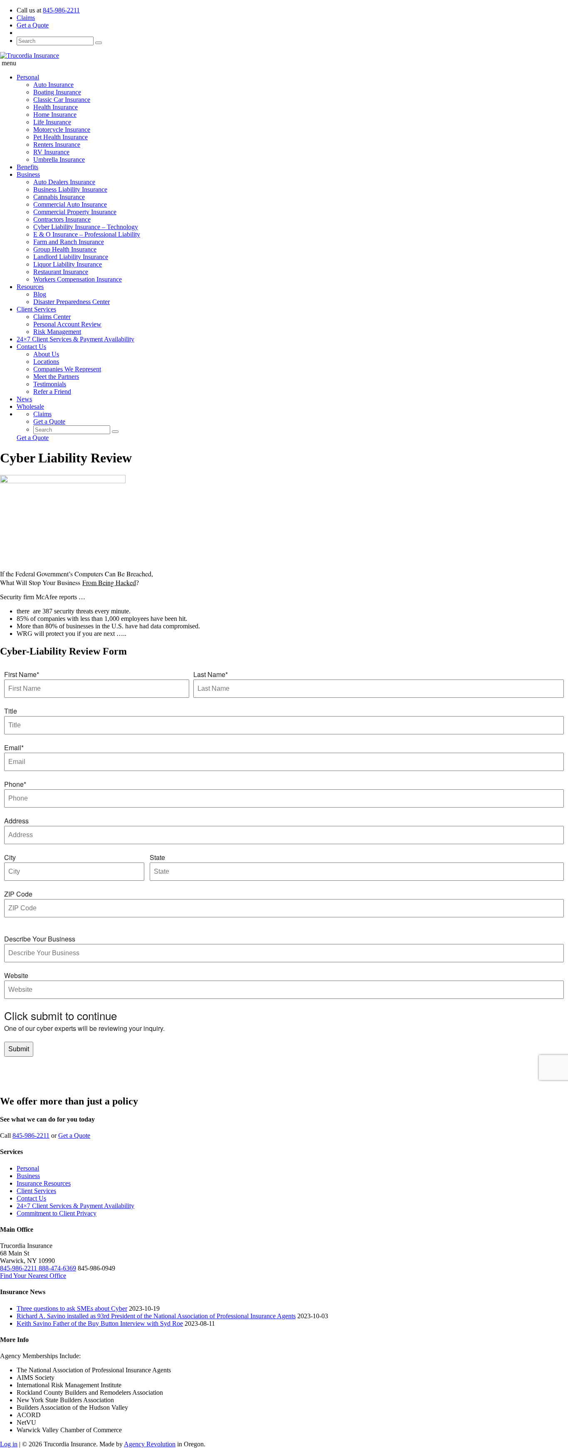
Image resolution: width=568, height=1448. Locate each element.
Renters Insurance (56, 144)
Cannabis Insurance (59, 196)
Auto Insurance (53, 84)
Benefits (27, 166)
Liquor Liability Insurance (67, 264)
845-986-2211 (61, 10)
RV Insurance (51, 152)
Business (28, 174)
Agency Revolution (149, 1444)
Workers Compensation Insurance (77, 279)
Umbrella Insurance (59, 159)
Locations (46, 361)
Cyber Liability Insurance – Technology (85, 226)
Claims (26, 17)
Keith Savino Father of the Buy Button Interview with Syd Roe (100, 1323)
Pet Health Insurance (60, 137)
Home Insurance (55, 114)
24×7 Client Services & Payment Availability (75, 339)
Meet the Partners (56, 376)
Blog (39, 294)
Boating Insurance (57, 92)
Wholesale (30, 406)
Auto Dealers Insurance (64, 181)
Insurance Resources (44, 1183)
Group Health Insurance (64, 249)
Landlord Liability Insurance (70, 256)
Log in (8, 1444)
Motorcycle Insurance (61, 129)
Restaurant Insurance (60, 271)
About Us (46, 354)
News (24, 399)
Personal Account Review (67, 324)
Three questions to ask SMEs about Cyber (72, 1308)
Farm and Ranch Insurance (68, 241)
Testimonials (49, 384)
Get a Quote (33, 25)
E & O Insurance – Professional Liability (86, 234)
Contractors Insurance (62, 219)
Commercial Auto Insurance (70, 204)
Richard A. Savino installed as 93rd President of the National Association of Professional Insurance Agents (156, 1316)
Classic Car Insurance (61, 99)
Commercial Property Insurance (74, 211)
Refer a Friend (52, 391)
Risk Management (57, 331)
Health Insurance (55, 107)
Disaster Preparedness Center (71, 301)
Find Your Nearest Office (33, 1275)
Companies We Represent (67, 369)
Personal (28, 77)
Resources (30, 286)
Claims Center (52, 316)
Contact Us (31, 346)
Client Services (36, 309)
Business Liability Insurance (70, 189)
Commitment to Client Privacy (56, 1213)
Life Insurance (52, 122)
